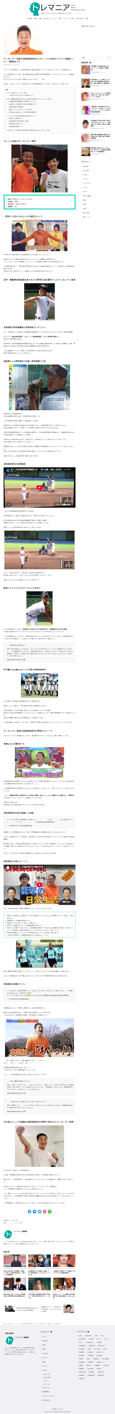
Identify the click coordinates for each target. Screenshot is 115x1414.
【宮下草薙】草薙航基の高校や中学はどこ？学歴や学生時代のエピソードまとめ (39, 1296)
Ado (81, 1336)
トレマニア (60, 1409)
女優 (40, 18)
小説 (105, 1349)
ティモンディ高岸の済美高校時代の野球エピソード (22, 116)
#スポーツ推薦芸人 (44, 995)
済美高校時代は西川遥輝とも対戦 (18, 121)
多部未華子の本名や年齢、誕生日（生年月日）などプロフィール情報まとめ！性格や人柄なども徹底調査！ (100, 123)
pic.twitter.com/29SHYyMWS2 (59, 995)
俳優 (35, 18)
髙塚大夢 (101, 1375)
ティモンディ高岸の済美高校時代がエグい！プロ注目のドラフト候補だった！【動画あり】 (38, 1323)
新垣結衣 (82, 1355)
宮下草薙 (97, 1349)
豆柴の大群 (83, 1372)
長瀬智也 (82, 1375)
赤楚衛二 (92, 1372)
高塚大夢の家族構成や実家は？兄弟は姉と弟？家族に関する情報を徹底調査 (100, 136)
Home (5, 1323)
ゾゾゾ (107, 1339)
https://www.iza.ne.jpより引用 (16, 659)
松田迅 (81, 1365)
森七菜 (89, 1365)
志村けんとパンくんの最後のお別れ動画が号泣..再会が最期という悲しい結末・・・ (64, 1296)
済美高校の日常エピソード (17, 124)
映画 (88, 1359)
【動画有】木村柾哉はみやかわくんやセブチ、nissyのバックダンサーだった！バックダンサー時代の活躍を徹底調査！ (101, 109)
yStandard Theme (48, 1411)
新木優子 (100, 1355)
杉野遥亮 (91, 1362)
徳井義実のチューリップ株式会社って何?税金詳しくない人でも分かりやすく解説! (51, 1309)
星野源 (81, 1359)
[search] (109, 57)
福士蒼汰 (91, 1368)
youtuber (29, 18)
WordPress (68, 1411)
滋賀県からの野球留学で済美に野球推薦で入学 (22, 104)
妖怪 (90, 1349)
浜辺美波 (106, 1365)
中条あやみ (90, 1342)
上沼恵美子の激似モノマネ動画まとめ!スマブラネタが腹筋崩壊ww (64, 1272)
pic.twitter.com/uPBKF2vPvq (45, 822)
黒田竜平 (82, 1378)
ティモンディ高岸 (17, 1223)
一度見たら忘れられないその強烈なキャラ (21, 95)
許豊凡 (99, 1368)
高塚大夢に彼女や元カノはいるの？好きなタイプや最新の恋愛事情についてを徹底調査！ (100, 149)
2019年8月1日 (28, 825)
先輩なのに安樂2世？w (15, 118)
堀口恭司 (92, 1345)
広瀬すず (91, 1352)
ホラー (81, 1342)
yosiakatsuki (57, 1411)
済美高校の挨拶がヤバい (16, 126)
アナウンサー (87, 183)
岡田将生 (82, 1352)
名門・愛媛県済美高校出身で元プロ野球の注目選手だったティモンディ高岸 (29, 99)
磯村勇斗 (82, 1368)
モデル (85, 191)
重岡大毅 (101, 1372)
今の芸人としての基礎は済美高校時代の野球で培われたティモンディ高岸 (28, 130)
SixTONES (83, 1339)
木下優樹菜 (106, 1359)
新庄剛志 (91, 1355)
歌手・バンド (87, 217)
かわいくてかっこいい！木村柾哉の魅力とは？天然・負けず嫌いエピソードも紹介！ (100, 94)
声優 (60, 18)
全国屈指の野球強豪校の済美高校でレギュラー (22, 101)
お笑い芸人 (46, 18)
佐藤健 (99, 1342)
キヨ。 (99, 1339)
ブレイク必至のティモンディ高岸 (16, 93)
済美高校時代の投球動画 (16, 107)
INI (96, 1336)
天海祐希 (82, 1349)
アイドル (54, 18)
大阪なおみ (102, 1345)
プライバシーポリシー (48, 1396)
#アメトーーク (32, 995)
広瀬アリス (101, 1352)
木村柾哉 (82, 1362)
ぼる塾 (91, 1339)
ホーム (44, 1336)
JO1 (103, 1336)
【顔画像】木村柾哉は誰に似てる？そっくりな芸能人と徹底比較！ (100, 68)
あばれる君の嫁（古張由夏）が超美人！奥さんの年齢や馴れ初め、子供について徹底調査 (15, 1272)
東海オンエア (101, 1362)
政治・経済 (86, 213)
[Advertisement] (96, 41)
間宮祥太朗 (92, 1375)
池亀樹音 (97, 1365)
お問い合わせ (80, 18)
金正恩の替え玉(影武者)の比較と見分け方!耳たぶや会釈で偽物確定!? (27, 1309)
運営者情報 (45, 1391)
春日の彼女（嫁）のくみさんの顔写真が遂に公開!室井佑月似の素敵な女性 (15, 1295)
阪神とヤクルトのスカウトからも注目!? (20, 109)
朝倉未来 (96, 1359)
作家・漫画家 (87, 196)
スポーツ (65, 18)
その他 (72, 18)
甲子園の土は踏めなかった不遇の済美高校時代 (22, 112)
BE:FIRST (89, 1336)
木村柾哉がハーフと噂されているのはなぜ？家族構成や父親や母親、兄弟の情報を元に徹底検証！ (100, 81)
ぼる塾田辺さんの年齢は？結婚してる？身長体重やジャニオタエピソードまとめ (39, 1272)
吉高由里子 (83, 1345)
